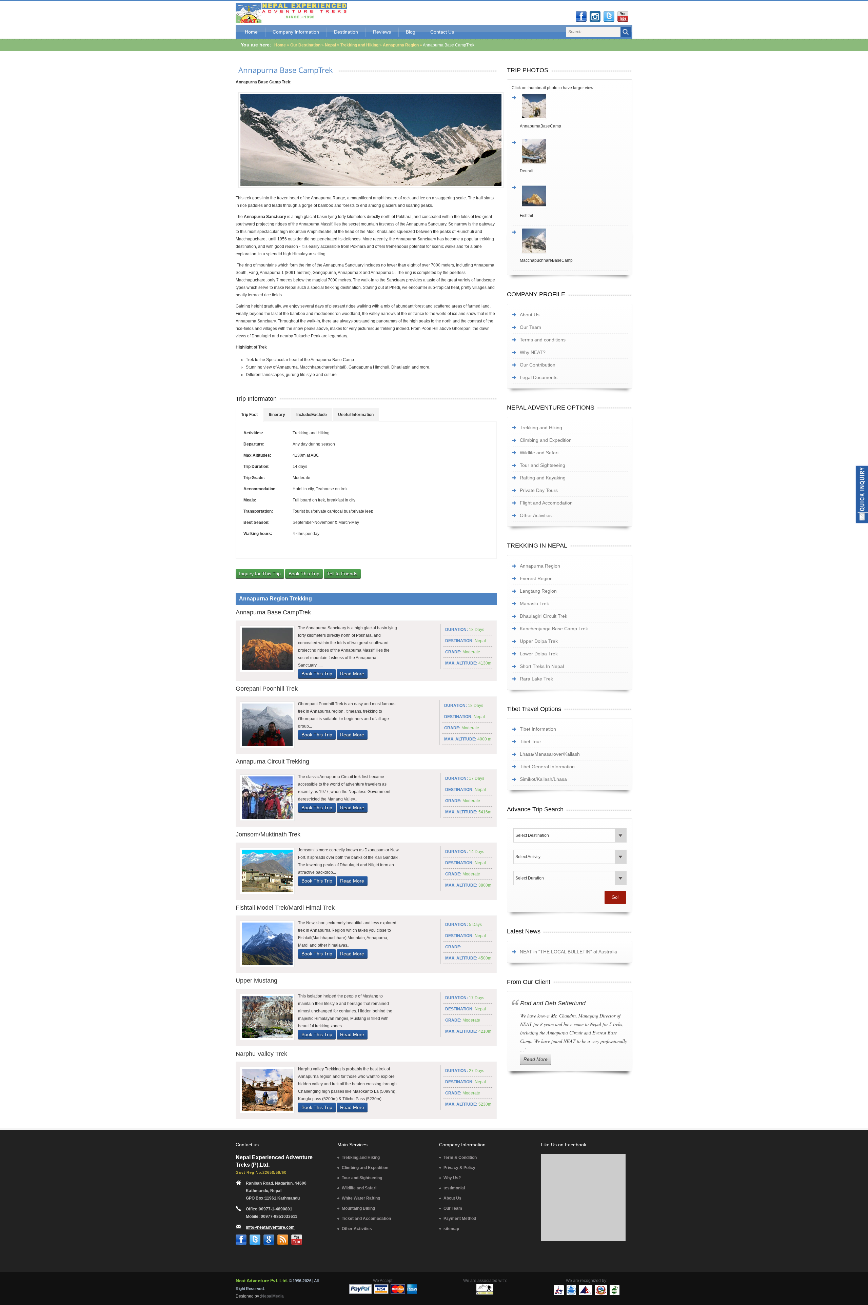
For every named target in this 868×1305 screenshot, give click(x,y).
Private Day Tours (539, 490)
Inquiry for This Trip (260, 573)
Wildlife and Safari (539, 452)
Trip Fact (249, 414)
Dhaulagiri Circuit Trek (543, 616)
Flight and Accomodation (546, 503)
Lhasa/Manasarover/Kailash (550, 754)
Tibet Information (538, 729)
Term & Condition (460, 1157)
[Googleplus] (268, 1239)
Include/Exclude (311, 414)
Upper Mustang (256, 980)
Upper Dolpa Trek (539, 641)
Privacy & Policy (459, 1167)
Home (251, 32)
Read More (352, 673)
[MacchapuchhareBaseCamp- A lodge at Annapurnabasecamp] (574, 240)
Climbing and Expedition (546, 440)
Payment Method (459, 1218)
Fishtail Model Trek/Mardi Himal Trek (285, 907)
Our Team (530, 327)
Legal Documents (538, 377)
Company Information (296, 32)
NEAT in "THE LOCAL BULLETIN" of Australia (568, 951)
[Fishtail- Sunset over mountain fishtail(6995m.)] (574, 196)
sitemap (451, 1228)
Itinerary (277, 414)
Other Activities (536, 515)
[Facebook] (581, 16)
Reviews (382, 32)
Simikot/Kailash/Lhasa (543, 779)
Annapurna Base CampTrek (285, 70)
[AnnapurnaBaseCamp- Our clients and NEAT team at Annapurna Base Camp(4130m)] (574, 106)
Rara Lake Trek (536, 678)
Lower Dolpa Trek (539, 653)
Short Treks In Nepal (542, 666)
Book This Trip (304, 573)
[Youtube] (622, 16)
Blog (410, 32)
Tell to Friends (342, 573)
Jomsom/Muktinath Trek (268, 834)
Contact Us (442, 32)
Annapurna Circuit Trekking (272, 761)
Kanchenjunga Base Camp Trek (554, 628)
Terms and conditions (543, 339)
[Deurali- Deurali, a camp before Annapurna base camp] (574, 151)
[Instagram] (595, 16)
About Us (529, 314)
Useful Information (356, 414)
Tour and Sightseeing (542, 465)
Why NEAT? (533, 352)
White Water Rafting (361, 1198)
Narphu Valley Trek (261, 1053)
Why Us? (452, 1177)
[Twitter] (609, 16)
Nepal (330, 45)
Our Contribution (537, 365)
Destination (346, 32)
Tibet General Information (547, 766)
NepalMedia (272, 1296)
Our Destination (305, 45)
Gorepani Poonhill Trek (267, 688)
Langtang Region (538, 591)
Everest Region (536, 578)
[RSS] (282, 1239)
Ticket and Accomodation (366, 1218)
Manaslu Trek (534, 603)
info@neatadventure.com (270, 1227)
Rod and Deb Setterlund (553, 1003)
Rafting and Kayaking (543, 477)
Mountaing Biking (358, 1208)
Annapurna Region (401, 45)
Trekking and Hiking (359, 45)
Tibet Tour (530, 741)
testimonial (454, 1188)
